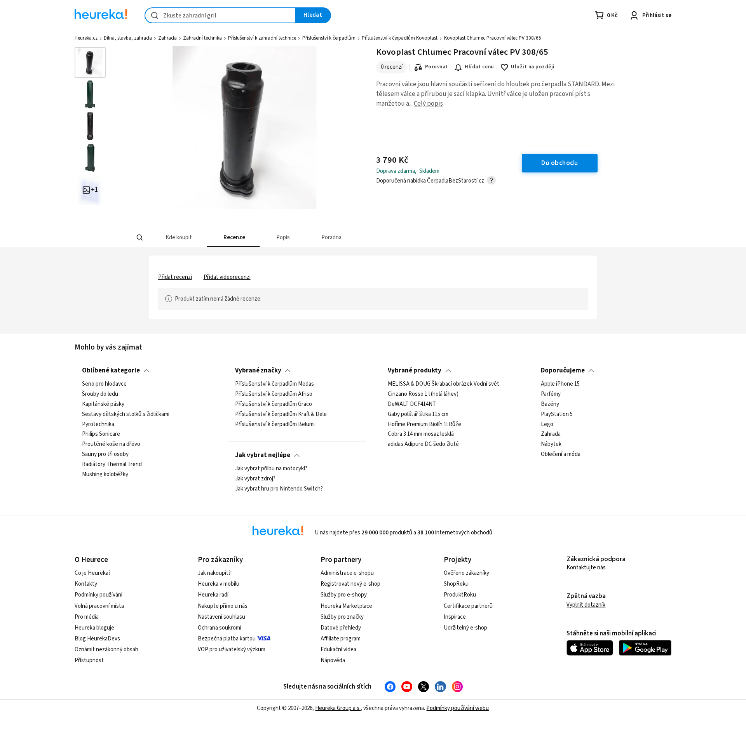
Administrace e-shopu (347, 573)
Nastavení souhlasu (221, 617)
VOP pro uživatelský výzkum (231, 649)
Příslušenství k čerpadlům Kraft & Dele (281, 414)
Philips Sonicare (101, 434)
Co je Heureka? (93, 573)
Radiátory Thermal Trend (112, 464)
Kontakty (86, 584)
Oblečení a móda (560, 454)
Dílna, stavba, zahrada (128, 38)
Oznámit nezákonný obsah (106, 649)
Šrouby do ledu (100, 394)
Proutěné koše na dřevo (111, 445)
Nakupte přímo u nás (223, 606)
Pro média (87, 617)
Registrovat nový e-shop (350, 584)
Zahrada (167, 38)
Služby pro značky (342, 617)
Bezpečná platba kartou (227, 639)
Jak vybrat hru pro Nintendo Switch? (279, 489)
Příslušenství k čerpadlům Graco (273, 404)
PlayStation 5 (557, 414)
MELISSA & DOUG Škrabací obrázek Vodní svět (443, 384)
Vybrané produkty (414, 370)
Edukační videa (338, 649)
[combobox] (220, 15)
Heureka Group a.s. (338, 708)
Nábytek (551, 445)
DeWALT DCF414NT (412, 404)
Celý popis (428, 103)
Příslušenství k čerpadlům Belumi (275, 424)
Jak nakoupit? (214, 573)
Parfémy (551, 394)
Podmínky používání (98, 595)
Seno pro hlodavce (104, 384)
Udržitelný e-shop (465, 628)
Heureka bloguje (94, 628)
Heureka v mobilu (218, 584)
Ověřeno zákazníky (466, 573)
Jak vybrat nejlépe (262, 455)
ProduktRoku (460, 595)
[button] (178, 237)
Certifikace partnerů (468, 606)
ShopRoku (456, 584)
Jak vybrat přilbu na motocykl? (271, 469)
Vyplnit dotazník (585, 605)
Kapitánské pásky (103, 404)
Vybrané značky (258, 370)
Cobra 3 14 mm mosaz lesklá (421, 434)
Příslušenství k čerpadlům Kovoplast (399, 38)
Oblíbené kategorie (111, 370)
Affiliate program (341, 639)
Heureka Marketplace (346, 606)
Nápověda (333, 660)
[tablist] (315, 237)
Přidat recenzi (175, 277)
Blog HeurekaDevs (97, 639)
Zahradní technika (202, 38)
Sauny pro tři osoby (105, 454)
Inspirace (455, 617)
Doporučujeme (563, 370)
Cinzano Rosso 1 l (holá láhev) (423, 394)
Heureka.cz (86, 38)
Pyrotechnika (98, 424)
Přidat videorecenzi (227, 277)
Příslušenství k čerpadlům (329, 38)
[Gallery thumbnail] (90, 63)
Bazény (550, 404)
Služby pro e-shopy (344, 595)
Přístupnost (89, 660)
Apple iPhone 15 (560, 384)
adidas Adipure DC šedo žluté (423, 445)
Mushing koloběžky (105, 474)
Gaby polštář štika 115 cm (418, 414)
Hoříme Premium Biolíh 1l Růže (424, 424)
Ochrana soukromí (219, 628)
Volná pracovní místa (99, 606)
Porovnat (436, 66)
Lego (547, 424)
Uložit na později (532, 66)
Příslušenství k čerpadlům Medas (274, 384)
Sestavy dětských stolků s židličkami (125, 414)
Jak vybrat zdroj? (255, 479)
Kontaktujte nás (586, 568)
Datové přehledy (341, 628)
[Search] (140, 238)
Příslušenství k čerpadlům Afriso (273, 394)
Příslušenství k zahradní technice (262, 38)
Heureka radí (213, 595)
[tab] (178, 237)
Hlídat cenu (479, 66)
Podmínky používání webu (457, 708)
